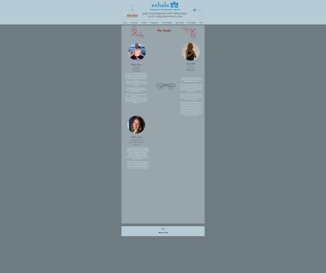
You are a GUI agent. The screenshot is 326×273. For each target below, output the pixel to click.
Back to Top (163, 232)
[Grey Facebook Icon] (132, 6)
